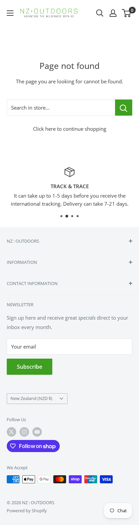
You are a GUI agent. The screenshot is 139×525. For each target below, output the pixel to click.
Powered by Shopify (27, 511)
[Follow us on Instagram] (24, 432)
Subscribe (29, 366)
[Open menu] (10, 13)
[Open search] (100, 13)
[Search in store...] (123, 107)
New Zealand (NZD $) (31, 398)
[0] (126, 13)
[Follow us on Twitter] (11, 432)
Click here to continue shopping (69, 128)
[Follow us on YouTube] (37, 432)
